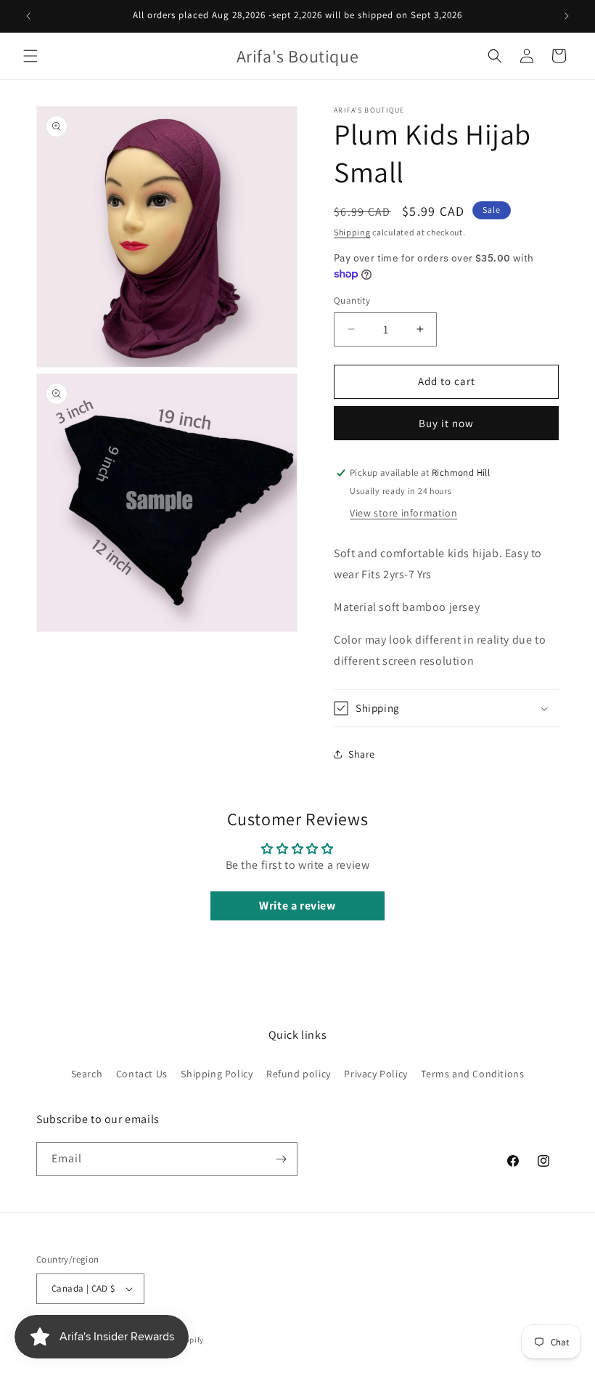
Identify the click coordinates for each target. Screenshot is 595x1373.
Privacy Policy (375, 1073)
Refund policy (298, 1073)
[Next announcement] (567, 16)
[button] (30, 56)
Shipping (352, 232)
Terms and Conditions (472, 1073)
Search (87, 1073)
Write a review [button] (297, 905)
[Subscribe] (281, 1159)
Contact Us (142, 1073)
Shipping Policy (217, 1073)
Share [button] (361, 754)
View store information (403, 512)
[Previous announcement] (28, 16)
